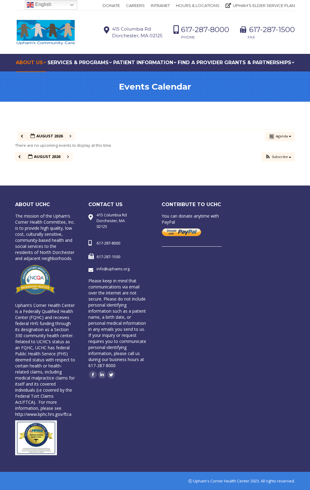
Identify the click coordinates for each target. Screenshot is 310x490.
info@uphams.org (113, 268)
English (42, 4)
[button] (278, 157)
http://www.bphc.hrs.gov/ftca (43, 414)
